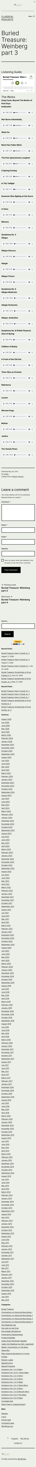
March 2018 (6, 1040)
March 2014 (6, 1192)
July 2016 (5, 1103)
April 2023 (5, 846)
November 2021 (7, 900)
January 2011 (6, 1278)
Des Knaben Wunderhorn (11, 1331)
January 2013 (6, 1224)
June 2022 (5, 878)
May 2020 (5, 957)
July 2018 (5, 1027)
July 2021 (5, 913)
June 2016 (5, 1106)
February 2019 (7, 1005)
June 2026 (5, 726)
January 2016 (6, 1122)
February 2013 (7, 1221)
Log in (3, 1417)
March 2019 (6, 1002)
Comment (6, 502)
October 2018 (6, 1018)
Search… (4, 621)
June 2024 (5, 802)
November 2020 (7, 938)
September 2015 (7, 1135)
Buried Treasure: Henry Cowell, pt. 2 (15, 653)
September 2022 (7, 868)
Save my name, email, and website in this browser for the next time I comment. (19, 561)
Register (4, 1414)
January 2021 (6, 932)
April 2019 (5, 999)
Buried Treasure (18, 476)
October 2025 (6, 751)
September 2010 (7, 1290)
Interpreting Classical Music (12, 1335)
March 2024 (6, 811)
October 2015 (6, 1132)
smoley (6, 474)
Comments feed (7, 1423)
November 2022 (7, 862)
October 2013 (6, 1208)
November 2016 (7, 1090)
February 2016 (7, 1119)
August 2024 (6, 795)
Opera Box (5, 1350)
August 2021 (6, 910)
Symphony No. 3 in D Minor (12, 1379)
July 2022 (5, 875)
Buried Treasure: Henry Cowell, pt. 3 (15, 660)
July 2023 (5, 837)
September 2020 (7, 945)
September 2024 (8, 792)
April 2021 (5, 922)
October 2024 (6, 789)
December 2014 (7, 1164)
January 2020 (6, 970)
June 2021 (5, 916)
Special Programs (8, 1366)
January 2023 (6, 856)
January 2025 (6, 780)
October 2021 (6, 903)
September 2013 (7, 1211)
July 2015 (5, 1141)
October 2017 (6, 1056)
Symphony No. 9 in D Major (12, 1398)
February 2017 (6, 1081)
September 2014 (7, 1173)
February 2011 (6, 1275)
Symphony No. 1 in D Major (12, 1369)
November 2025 (7, 748)
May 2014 (5, 1186)
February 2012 (7, 1246)
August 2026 (6, 719)
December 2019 (7, 973)
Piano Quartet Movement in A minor (15, 1354)
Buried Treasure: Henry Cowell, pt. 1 (15, 666)
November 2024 (7, 786)
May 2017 (5, 1071)
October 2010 (6, 1287)
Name (4, 525)
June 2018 (5, 1030)
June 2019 (5, 992)
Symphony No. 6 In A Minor (12, 1389)
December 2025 (7, 745)
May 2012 (5, 1243)
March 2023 (6, 849)
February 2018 (7, 1043)
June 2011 (5, 1265)
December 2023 (7, 821)
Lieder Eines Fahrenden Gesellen (14, 1341)
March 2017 (6, 1078)
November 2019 (7, 976)
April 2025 (5, 770)
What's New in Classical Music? (13, 1404)
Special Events (7, 1363)
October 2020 (6, 941)
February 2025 (7, 776)
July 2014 (5, 1179)
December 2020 (7, 935)
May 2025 (5, 767)
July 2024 (5, 799)
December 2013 (7, 1202)
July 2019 (5, 989)
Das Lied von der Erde (10, 1328)
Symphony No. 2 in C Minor (12, 1376)
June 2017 (5, 1068)
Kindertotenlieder (8, 1338)
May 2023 (5, 843)
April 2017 (5, 1075)
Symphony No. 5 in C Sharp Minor (14, 1385)
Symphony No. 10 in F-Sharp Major (15, 1373)
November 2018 (7, 1014)
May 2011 (5, 1268)
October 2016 (6, 1094)
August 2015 (6, 1138)
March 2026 (6, 735)
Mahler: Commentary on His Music (14, 1347)
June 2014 (5, 1183)
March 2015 (6, 1154)
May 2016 (5, 1110)
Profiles (4, 1357)
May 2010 (5, 1300)
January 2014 (6, 1198)
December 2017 (7, 1049)
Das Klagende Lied (8, 1325)
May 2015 (5, 1148)
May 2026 (5, 729)
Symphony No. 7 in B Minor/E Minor (15, 1392)
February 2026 (7, 738)
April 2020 (5, 960)
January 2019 (6, 1008)
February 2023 (7, 853)
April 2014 (5, 1189)
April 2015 (5, 1151)
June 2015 (5, 1144)
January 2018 (6, 1046)
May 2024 (5, 805)
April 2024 (5, 808)
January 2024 (6, 818)
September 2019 (7, 983)
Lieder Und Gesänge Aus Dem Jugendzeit (17, 1344)
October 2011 (6, 1256)
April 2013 (5, 1217)
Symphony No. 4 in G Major (12, 1382)
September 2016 (7, 1097)
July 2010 (5, 1297)
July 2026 (5, 722)
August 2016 (6, 1100)
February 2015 (7, 1157)
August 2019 (6, 986)
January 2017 (6, 1084)
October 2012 (6, 1230)
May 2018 (5, 1033)
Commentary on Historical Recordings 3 (17, 1319)
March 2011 (5, 1271)
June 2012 (5, 1240)
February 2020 (7, 967)
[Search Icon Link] (8, 1438)
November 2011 (7, 1252)
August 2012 (6, 1236)
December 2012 (7, 1227)
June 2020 (5, 954)
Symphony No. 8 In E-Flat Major (13, 1395)
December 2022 (7, 859)
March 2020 (6, 964)
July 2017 (5, 1065)
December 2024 (7, 783)
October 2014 (6, 1170)
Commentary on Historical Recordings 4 (17, 1322)
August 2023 (6, 833)
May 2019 (5, 995)
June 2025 (5, 764)
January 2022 (6, 894)
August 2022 (6, 872)
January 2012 (6, 1249)
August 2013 (6, 1214)
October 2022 (6, 865)
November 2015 (7, 1129)
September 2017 (7, 1059)
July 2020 (5, 951)
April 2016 (5, 1113)
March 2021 (6, 926)
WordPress (22, 1459)
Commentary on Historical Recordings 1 (16, 1312)
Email (4, 537)
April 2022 (5, 884)
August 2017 (6, 1062)
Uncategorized (7, 1401)
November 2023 (7, 824)
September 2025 (7, 754)
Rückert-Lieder (7, 1360)
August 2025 (6, 757)
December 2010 (7, 1281)
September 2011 (7, 1259)
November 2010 (7, 1284)
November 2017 (7, 1052)
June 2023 (5, 840)
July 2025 (5, 761)
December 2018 (7, 1011)
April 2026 (5, 732)
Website (4, 549)
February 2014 (7, 1195)
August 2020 (6, 948)
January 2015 (6, 1160)
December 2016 (7, 1087)
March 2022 (6, 887)
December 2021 (7, 897)
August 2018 (6, 1024)
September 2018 (7, 1021)
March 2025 (6, 773)
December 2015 (7, 1125)
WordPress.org (7, 1426)
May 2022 (5, 881)
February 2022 (7, 891)
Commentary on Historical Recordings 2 (17, 1315)
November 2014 (7, 1167)
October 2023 (6, 827)
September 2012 (7, 1233)
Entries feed (6, 1420)
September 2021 (7, 906)
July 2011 (4, 1262)
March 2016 (6, 1116)
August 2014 (6, 1176)
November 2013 (7, 1205)
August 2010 (6, 1294)
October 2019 (6, 979)
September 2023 (7, 830)
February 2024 (7, 814)
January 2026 (6, 742)
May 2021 (5, 919)
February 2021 (7, 929)
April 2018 (5, 1037)
